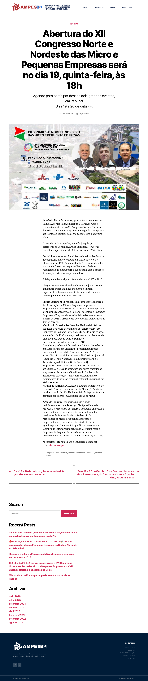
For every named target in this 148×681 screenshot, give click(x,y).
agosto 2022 (16, 622)
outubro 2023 (16, 607)
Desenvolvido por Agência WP (127, 678)
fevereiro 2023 (17, 615)
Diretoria (85, 7)
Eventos (98, 453)
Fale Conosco (127, 7)
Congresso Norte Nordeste (56, 453)
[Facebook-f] (15, 665)
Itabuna (48, 455)
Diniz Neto (69, 114)
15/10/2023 (84, 114)
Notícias (98, 7)
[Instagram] (19, 665)
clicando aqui (56, 445)
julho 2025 (15, 600)
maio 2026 (15, 596)
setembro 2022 (17, 618)
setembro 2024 (17, 603)
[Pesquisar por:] (34, 514)
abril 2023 (14, 611)
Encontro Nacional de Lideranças (81, 453)
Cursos (112, 7)
